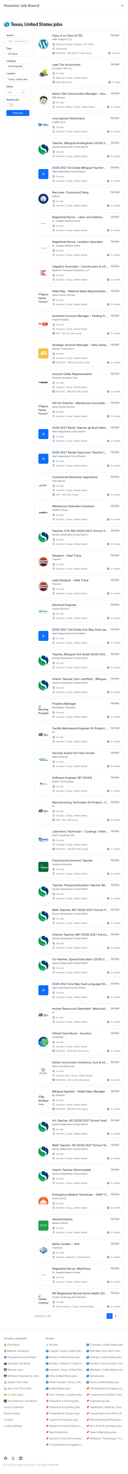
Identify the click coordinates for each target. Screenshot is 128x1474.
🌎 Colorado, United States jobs (104, 1344)
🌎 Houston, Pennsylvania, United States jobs (105, 1363)
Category (11, 61)
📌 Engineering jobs (97, 1400)
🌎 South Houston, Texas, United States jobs (65, 1382)
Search (10, 35)
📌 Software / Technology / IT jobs (105, 1438)
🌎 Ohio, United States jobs (61, 1375)
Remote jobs (12, 99)
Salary (9, 86)
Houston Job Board (21, 5)
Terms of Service (13, 1407)
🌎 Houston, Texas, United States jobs (65, 1369)
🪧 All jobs (52, 1344)
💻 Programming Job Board (20, 1357)
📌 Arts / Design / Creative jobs (64, 1394)
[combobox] (17, 79)
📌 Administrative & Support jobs (105, 1388)
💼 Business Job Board (17, 1363)
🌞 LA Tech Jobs (13, 1394)
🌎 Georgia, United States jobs (104, 1357)
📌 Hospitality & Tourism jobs (63, 1413)
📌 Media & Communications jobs (65, 1425)
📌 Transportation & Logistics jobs (65, 1444)
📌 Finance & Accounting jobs (63, 1407)
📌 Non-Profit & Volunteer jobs (104, 1425)
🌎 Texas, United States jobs (102, 1382)
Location (10, 73)
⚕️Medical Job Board (16, 1350)
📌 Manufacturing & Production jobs (105, 1419)
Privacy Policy (12, 1413)
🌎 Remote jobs (95, 1375)
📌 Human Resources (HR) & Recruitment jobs (105, 1413)
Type (9, 48)
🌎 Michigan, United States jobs (104, 1369)
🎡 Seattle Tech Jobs (16, 1382)
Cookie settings (13, 1425)
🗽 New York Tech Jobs (18, 1388)
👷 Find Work (11, 1344)
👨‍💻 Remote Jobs (13, 1369)
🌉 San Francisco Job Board (20, 1400)
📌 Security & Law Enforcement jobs (65, 1438)
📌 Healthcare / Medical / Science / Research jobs (105, 1407)
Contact (8, 1419)
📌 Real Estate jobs (57, 1432)
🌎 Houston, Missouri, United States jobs (65, 1363)
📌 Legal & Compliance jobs (62, 1419)
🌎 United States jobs (58, 1388)
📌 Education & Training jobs (62, 1400)
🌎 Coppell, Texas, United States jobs (65, 1350)
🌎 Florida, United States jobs (63, 1357)
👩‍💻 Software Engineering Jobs (21, 1375)
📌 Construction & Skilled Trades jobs (105, 1394)
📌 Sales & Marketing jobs (101, 1432)
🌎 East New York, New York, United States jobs (105, 1350)
